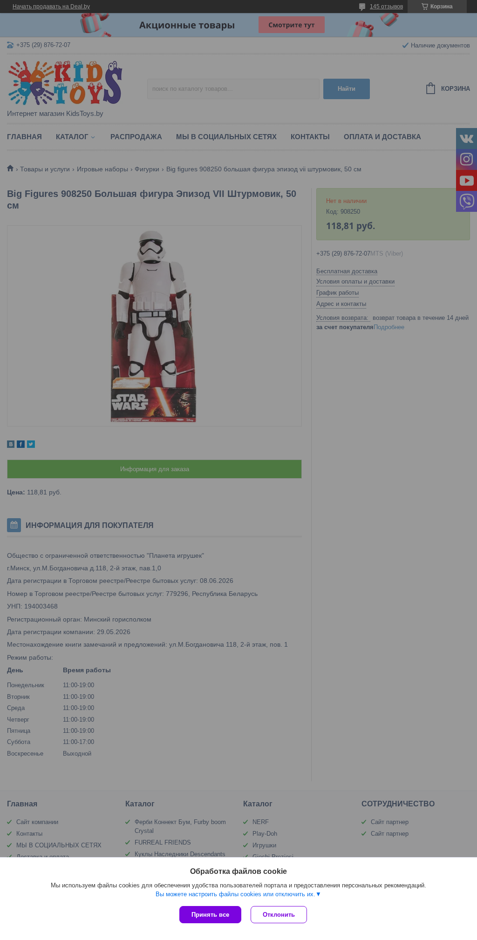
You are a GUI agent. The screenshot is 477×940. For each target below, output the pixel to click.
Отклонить (279, 914)
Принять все (210, 914)
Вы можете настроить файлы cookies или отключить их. (235, 894)
